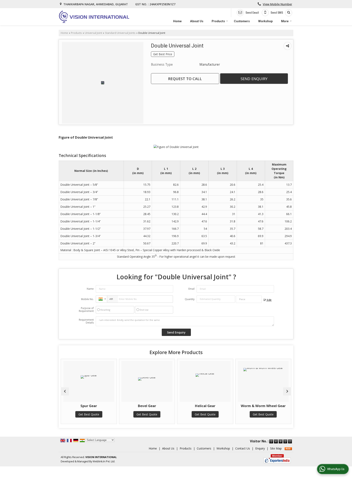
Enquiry (260, 448)
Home (177, 21)
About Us (196, 21)
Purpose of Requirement (86, 310)
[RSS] (288, 448)
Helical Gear (205, 405)
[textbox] (249, 299)
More (285, 21)
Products (218, 21)
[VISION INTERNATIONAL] (94, 16)
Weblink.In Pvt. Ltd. (104, 461)
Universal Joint (93, 33)
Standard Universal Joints (120, 33)
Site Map (276, 448)
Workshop (265, 21)
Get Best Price (162, 54)
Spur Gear (88, 405)
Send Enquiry (254, 78)
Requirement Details (86, 321)
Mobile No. (87, 299)
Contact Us (242, 448)
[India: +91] (101, 299)
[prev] (65, 391)
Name (90, 288)
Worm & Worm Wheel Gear (263, 405)
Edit (269, 300)
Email (191, 288)
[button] (277, 4)
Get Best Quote (88, 414)
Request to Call (185, 78)
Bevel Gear (147, 405)
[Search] (287, 12)
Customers (242, 21)
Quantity (190, 299)
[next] (287, 391)
